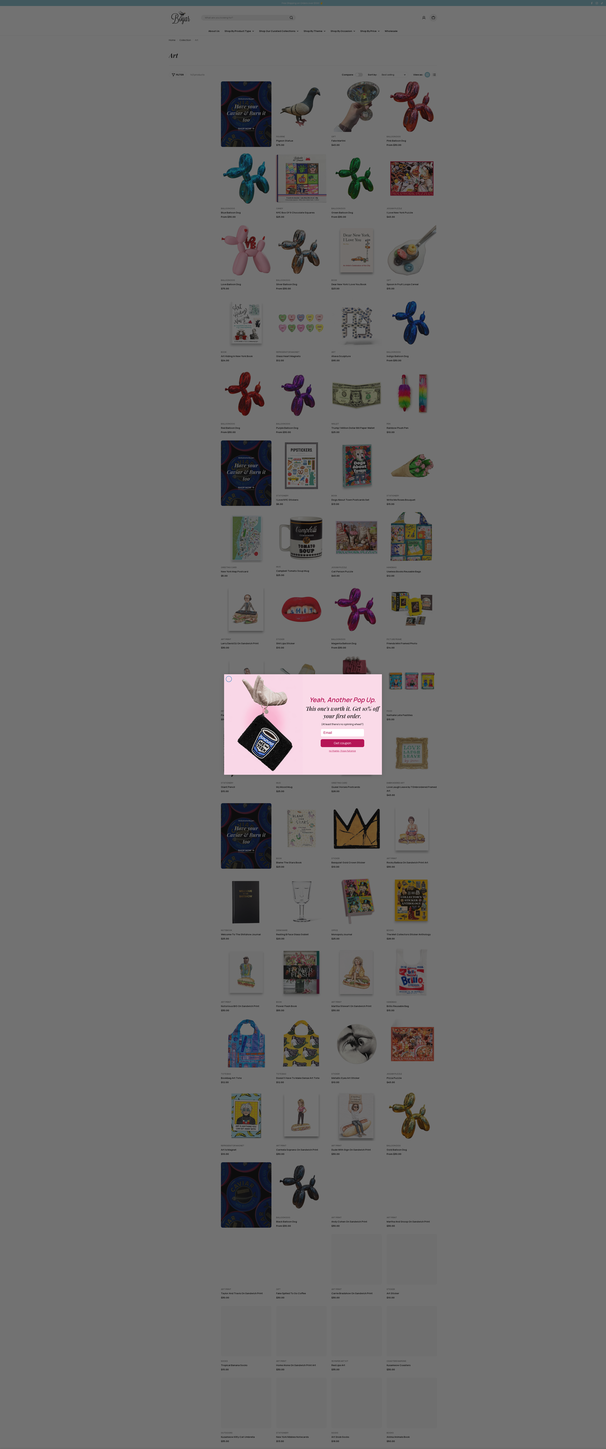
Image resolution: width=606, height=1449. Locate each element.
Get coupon (342, 743)
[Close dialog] (229, 679)
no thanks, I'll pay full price (342, 750)
